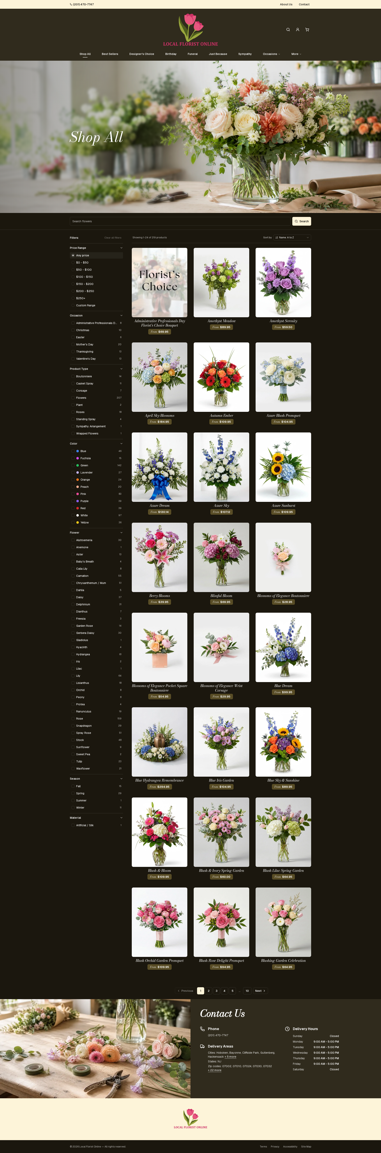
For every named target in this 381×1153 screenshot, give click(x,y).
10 (247, 991)
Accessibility (290, 1146)
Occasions (270, 54)
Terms (263, 1146)
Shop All (85, 54)
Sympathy (245, 54)
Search (304, 221)
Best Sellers (110, 54)
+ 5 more (230, 1056)
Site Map (306, 1146)
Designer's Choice (141, 54)
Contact (304, 4)
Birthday (171, 54)
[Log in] (298, 30)
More (295, 54)
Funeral (193, 54)
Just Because (218, 54)
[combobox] (292, 238)
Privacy (275, 1146)
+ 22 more (214, 1070)
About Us (286, 4)
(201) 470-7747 (83, 4)
